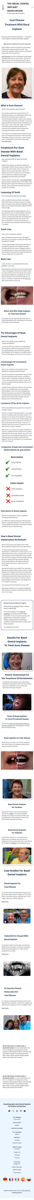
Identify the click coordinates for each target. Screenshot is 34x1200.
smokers (11, 813)
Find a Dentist (17, 1122)
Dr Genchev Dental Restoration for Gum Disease (12, 991)
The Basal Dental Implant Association (12, 37)
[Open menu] (32, 8)
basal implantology (25, 180)
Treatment (28, 37)
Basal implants (6, 56)
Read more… (5, 901)
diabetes (14, 843)
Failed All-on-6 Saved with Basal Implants (16, 938)
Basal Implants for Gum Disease (12, 885)
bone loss (28, 278)
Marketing (17, 1137)
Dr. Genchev (15, 606)
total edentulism (6, 141)
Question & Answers (17, 1128)
